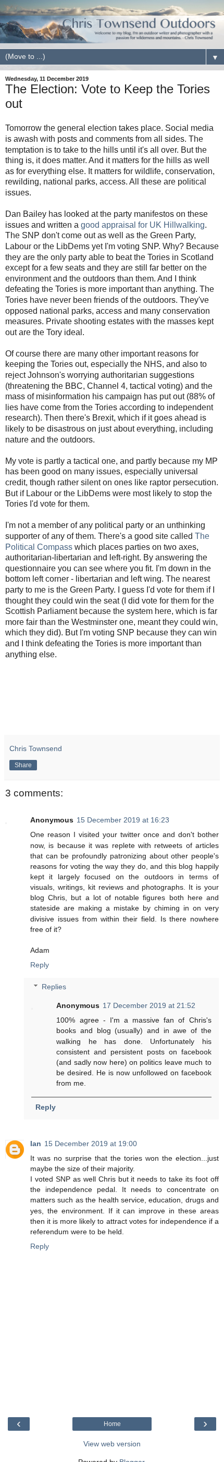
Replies (54, 986)
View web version (112, 1444)
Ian (35, 1143)
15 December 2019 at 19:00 (90, 1143)
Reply (39, 965)
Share (23, 765)
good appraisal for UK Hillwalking (143, 224)
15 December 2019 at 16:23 (123, 820)
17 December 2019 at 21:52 (149, 1005)
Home (112, 1424)
